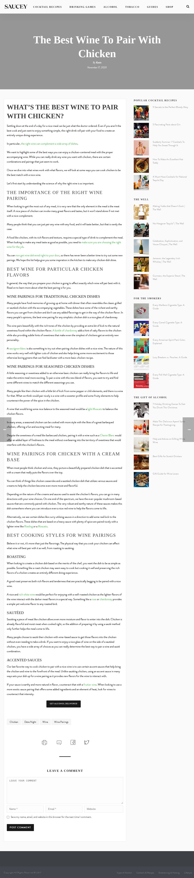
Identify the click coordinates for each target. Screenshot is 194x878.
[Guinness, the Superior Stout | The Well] (141, 281)
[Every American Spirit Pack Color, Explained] (141, 345)
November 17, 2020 (97, 67)
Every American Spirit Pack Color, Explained (169, 341)
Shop (169, 7)
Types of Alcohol (124, 872)
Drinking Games (83, 7)
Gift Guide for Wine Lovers (166, 473)
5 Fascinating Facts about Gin (166, 124)
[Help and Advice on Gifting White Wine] (141, 444)
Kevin (98, 63)
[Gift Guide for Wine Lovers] (141, 479)
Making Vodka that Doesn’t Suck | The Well (169, 207)
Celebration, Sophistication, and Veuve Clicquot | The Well (167, 242)
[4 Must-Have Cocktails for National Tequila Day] (141, 182)
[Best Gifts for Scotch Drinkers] (141, 462)
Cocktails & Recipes (145, 872)
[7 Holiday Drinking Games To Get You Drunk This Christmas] (141, 410)
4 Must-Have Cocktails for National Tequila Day (170, 178)
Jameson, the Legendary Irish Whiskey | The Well (166, 260)
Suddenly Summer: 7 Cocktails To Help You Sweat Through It (169, 143)
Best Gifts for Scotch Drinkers (167, 456)
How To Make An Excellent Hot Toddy (168, 161)
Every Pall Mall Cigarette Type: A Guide (168, 376)
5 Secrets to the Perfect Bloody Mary (170, 107)
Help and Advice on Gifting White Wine (169, 440)
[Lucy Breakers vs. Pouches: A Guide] (141, 363)
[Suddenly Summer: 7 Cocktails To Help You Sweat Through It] (141, 147)
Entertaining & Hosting (169, 872)
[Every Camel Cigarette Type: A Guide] (141, 328)
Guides (152, 7)
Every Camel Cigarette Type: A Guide (167, 324)
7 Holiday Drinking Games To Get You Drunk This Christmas (169, 405)
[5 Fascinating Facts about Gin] (141, 130)
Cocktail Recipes (47, 7)
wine (45, 722)
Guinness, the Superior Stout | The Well (169, 277)
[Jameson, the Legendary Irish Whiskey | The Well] (141, 264)
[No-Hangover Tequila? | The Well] (141, 229)
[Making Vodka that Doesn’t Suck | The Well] (141, 212)
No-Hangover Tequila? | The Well (168, 223)
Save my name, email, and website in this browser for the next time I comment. (51, 817)
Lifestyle (188, 872)
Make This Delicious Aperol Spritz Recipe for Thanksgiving (169, 423)
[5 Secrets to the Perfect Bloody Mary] (141, 113)
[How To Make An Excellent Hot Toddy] (141, 165)
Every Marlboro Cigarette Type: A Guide (169, 306)
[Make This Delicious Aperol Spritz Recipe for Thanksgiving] (141, 427)
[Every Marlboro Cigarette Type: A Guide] (141, 311)
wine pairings (61, 722)
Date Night (30, 722)
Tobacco (132, 7)
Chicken (14, 722)
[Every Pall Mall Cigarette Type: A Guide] (141, 380)
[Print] (44, 742)
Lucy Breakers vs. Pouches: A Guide (170, 357)
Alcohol (110, 7)
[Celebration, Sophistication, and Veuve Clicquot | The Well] (141, 246)
